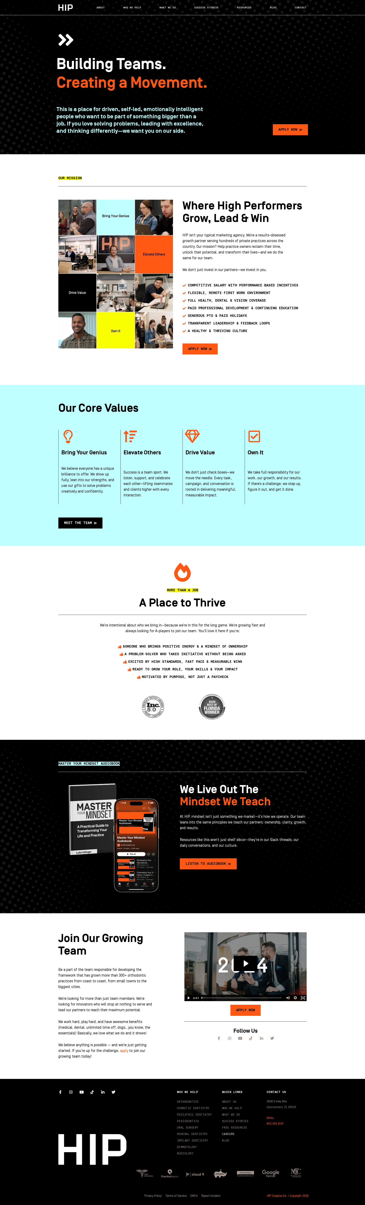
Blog (273, 7)
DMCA (194, 1196)
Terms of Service (176, 1196)
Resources (244, 7)
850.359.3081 (275, 1123)
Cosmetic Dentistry (193, 1108)
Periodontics (188, 1121)
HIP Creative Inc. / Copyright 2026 (288, 1196)
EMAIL (270, 1118)
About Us (229, 1101)
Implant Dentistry (192, 1140)
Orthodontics (188, 1101)
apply (124, 1051)
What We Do (167, 7)
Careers (228, 1134)
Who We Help (132, 7)
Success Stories (206, 7)
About (101, 7)
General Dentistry (192, 1134)
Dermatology (187, 1147)
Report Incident (211, 1196)
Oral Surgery (187, 1127)
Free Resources (234, 1127)
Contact (301, 7)
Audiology (185, 1153)
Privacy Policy (153, 1196)
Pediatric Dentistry (194, 1114)
